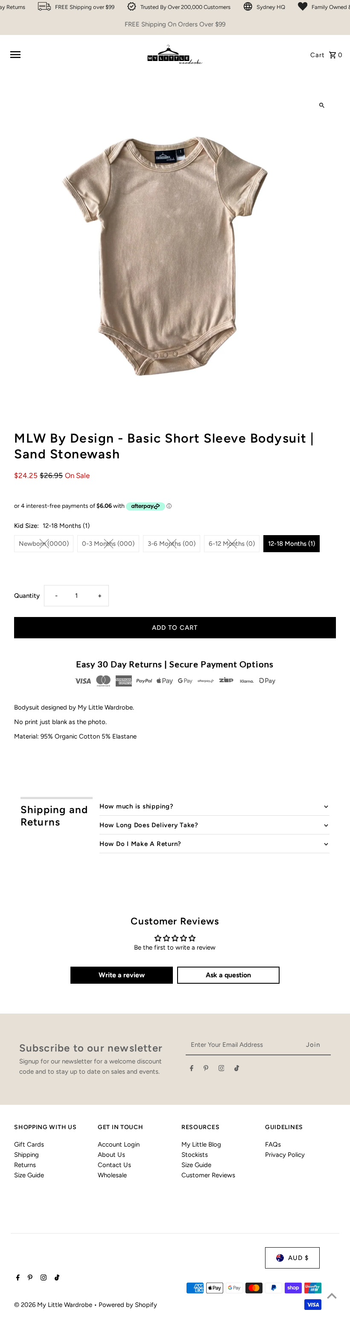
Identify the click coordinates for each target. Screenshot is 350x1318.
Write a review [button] (122, 975)
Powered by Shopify (128, 1305)
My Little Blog (201, 1144)
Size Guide (29, 1175)
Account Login (119, 1144)
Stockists (194, 1155)
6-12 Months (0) (232, 543)
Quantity (27, 596)
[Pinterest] (206, 1070)
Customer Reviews (208, 1175)
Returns (25, 1165)
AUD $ (298, 1258)
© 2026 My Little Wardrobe (54, 1305)
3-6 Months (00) (171, 543)
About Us (111, 1155)
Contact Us (114, 1165)
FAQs (273, 1144)
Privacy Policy (285, 1155)
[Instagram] (222, 1070)
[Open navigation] (73, 54)
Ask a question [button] (228, 975)
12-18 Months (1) (291, 543)
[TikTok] (236, 1070)
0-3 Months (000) (108, 543)
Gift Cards (29, 1144)
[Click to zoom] (322, 105)
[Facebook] (191, 1070)
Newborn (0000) (44, 543)
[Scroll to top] (331, 1295)
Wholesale (112, 1175)
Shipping (26, 1155)
